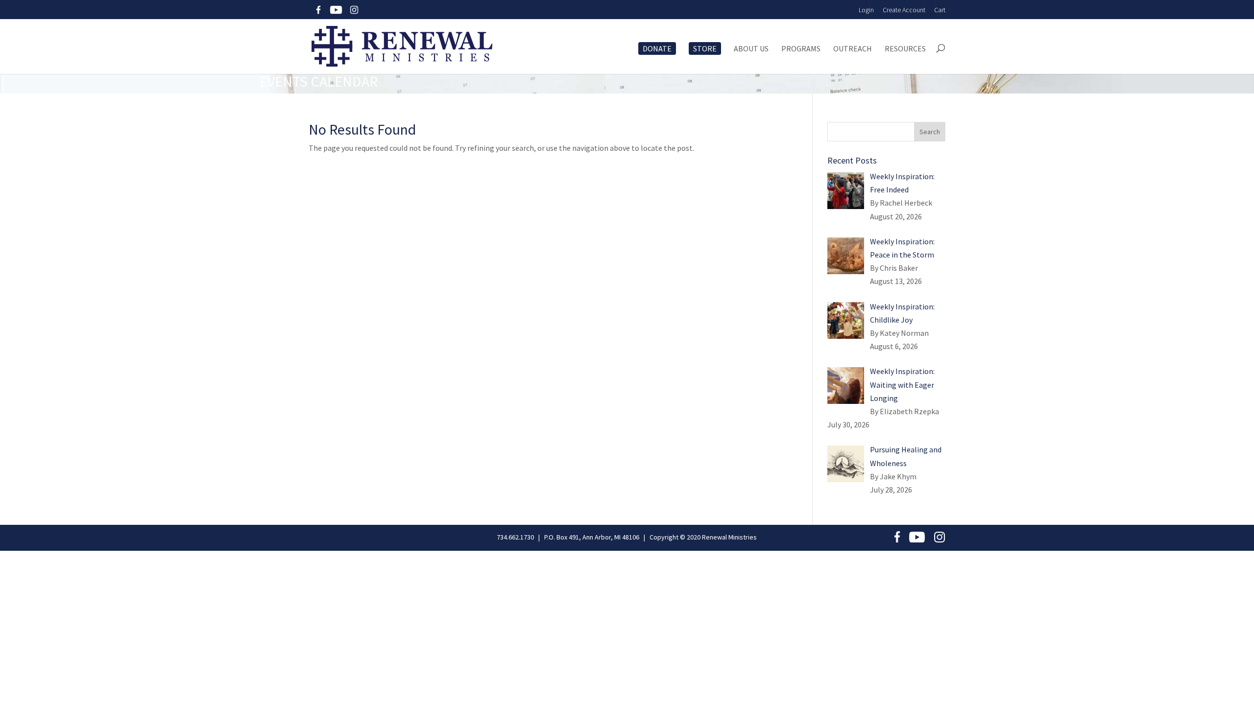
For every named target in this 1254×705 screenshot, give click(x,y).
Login (866, 9)
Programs (800, 49)
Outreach (852, 49)
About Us (751, 49)
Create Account (904, 9)
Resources (905, 49)
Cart (939, 9)
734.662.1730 (515, 537)
